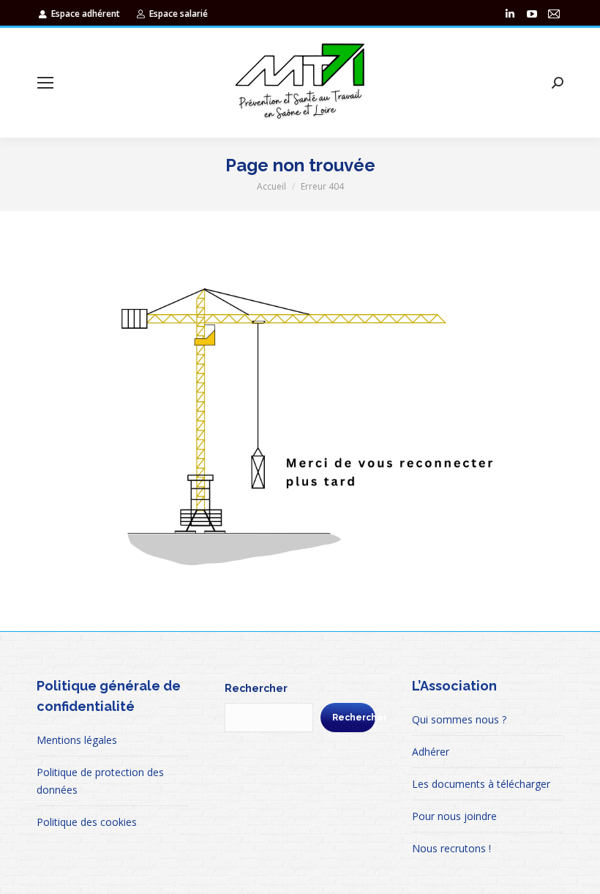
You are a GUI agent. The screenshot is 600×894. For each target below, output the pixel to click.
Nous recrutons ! (451, 848)
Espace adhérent (85, 13)
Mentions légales (77, 740)
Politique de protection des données (100, 781)
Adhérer (430, 752)
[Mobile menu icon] (45, 83)
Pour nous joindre (454, 816)
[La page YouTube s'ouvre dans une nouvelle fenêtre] (531, 13)
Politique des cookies (87, 822)
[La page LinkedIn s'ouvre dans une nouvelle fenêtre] (510, 13)
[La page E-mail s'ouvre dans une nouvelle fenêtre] (553, 13)
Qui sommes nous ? (459, 719)
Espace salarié (178, 13)
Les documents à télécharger (481, 784)
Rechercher (256, 688)
